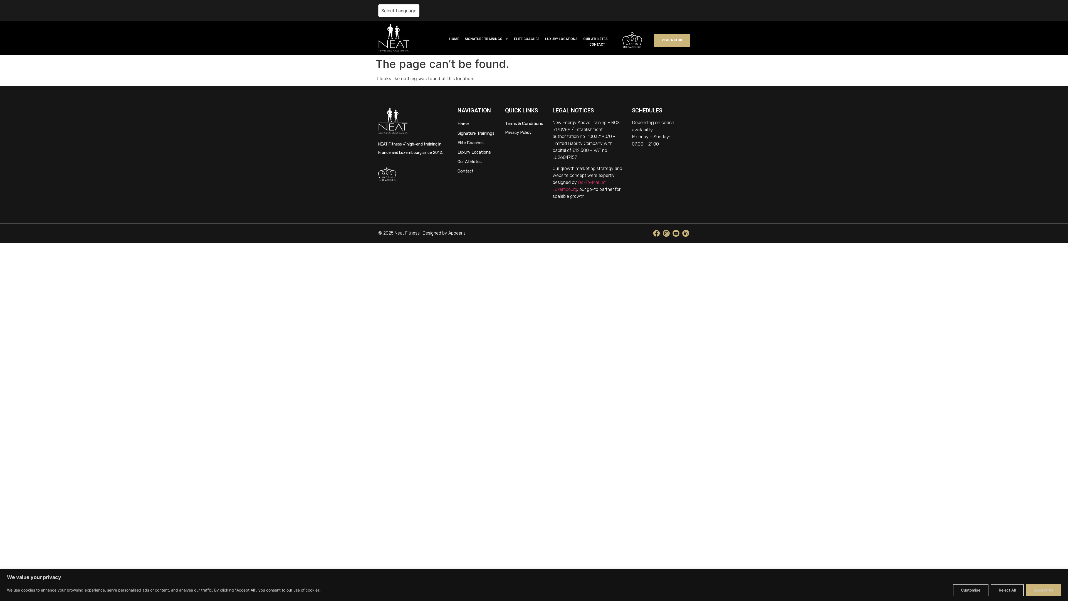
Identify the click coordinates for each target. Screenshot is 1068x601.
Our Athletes (470, 161)
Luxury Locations (474, 152)
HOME (454, 38)
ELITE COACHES (527, 38)
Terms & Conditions (524, 123)
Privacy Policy (518, 132)
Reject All (1007, 590)
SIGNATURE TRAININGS (483, 38)
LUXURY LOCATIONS (561, 38)
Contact (466, 171)
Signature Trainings (476, 133)
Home (463, 123)
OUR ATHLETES (595, 38)
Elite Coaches (471, 142)
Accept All (1043, 590)
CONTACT (597, 44)
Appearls (457, 233)
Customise (970, 590)
